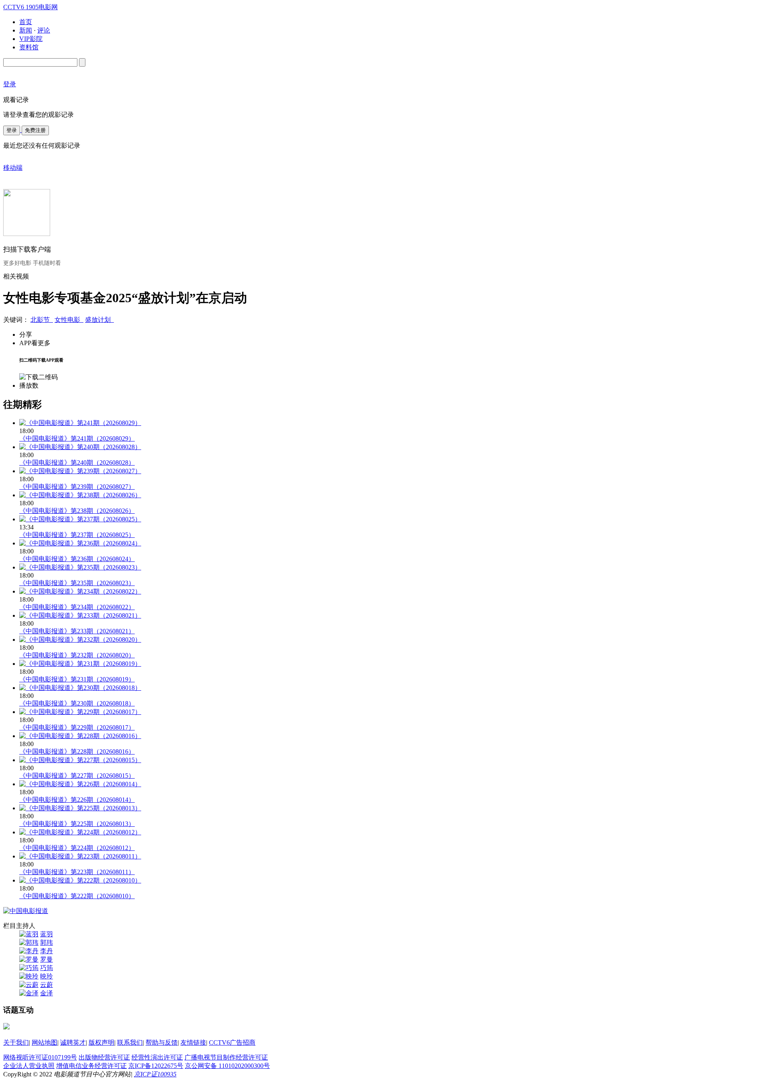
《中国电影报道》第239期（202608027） (77, 486)
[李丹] (28, 951)
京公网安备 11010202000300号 (227, 1065)
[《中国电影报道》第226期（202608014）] (80, 784)
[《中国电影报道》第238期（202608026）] (80, 495)
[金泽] (28, 993)
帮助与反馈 (162, 1042)
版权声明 (101, 1042)
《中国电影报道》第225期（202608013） (77, 823)
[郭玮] (28, 942)
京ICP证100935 (155, 1074)
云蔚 (46, 984)
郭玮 (46, 942)
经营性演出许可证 (157, 1057)
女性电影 (69, 319)
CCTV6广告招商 (232, 1042)
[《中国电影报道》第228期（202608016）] (80, 735)
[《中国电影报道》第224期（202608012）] (80, 832)
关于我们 (16, 1042)
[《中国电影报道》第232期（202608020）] (80, 639)
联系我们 (130, 1042)
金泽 (46, 993)
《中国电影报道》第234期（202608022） (77, 607)
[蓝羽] (28, 934)
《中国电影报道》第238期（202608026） (77, 510)
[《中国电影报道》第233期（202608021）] (80, 615)
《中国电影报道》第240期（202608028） (77, 462)
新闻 (25, 30)
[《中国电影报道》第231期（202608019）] (80, 663)
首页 (25, 21)
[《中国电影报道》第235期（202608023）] (80, 567)
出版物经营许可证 (104, 1057)
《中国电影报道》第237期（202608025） (77, 534)
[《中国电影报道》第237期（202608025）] (80, 519)
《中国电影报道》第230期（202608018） (77, 703)
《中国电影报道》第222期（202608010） (77, 896)
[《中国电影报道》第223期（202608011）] (80, 856)
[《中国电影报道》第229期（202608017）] (80, 711)
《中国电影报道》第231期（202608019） (77, 679)
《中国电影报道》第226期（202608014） (77, 799)
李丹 (46, 951)
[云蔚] (28, 984)
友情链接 (193, 1042)
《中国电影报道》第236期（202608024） (77, 558)
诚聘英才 (73, 1042)
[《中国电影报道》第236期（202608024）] (80, 543)
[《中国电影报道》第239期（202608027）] (80, 471)
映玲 (46, 976)
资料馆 (28, 47)
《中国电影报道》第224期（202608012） (77, 847)
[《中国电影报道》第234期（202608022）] (80, 591)
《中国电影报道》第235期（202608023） (77, 583)
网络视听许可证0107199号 (40, 1057)
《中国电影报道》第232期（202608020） (77, 655)
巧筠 (46, 967)
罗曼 (46, 959)
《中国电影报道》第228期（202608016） (77, 751)
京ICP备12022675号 (155, 1065)
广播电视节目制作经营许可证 (226, 1057)
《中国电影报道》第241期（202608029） (77, 438)
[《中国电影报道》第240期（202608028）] (80, 446)
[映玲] (28, 976)
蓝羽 (46, 934)
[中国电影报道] (25, 910)
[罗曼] (28, 959)
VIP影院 (31, 38)
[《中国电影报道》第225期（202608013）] (80, 808)
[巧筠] (28, 967)
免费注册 (35, 130)
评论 (43, 30)
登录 (11, 130)
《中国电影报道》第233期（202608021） (77, 631)
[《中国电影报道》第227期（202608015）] (80, 760)
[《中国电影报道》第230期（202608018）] (80, 687)
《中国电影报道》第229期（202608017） (77, 727)
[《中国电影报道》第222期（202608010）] (80, 880)
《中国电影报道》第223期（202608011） (77, 871)
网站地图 (44, 1042)
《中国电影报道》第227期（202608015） (77, 775)
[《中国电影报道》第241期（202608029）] (80, 422)
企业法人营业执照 (29, 1065)
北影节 (41, 319)
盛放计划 (99, 319)
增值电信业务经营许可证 (91, 1065)
